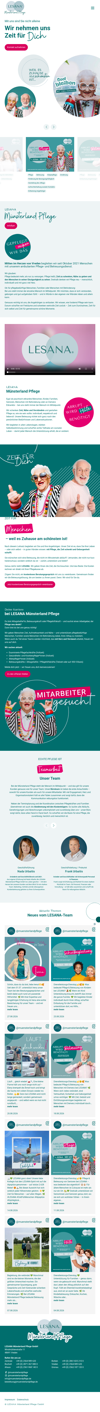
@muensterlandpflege (17, 1372)
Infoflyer (11, 225)
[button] (46, 127)
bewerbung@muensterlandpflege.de (21, 1382)
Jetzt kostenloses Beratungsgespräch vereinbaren (30, 584)
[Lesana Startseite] (15, 8)
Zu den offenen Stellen (17, 674)
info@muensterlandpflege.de (18, 1378)
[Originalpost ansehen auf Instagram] (48, 930)
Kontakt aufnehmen (16, 47)
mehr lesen (12, 1009)
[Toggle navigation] (92, 8)
